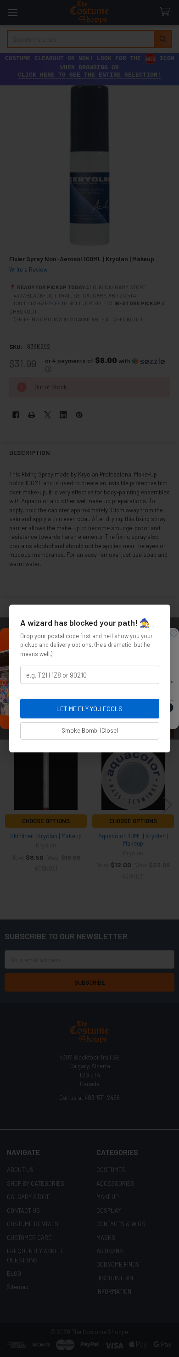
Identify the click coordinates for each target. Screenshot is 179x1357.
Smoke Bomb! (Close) (90, 730)
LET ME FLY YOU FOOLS (89, 708)
